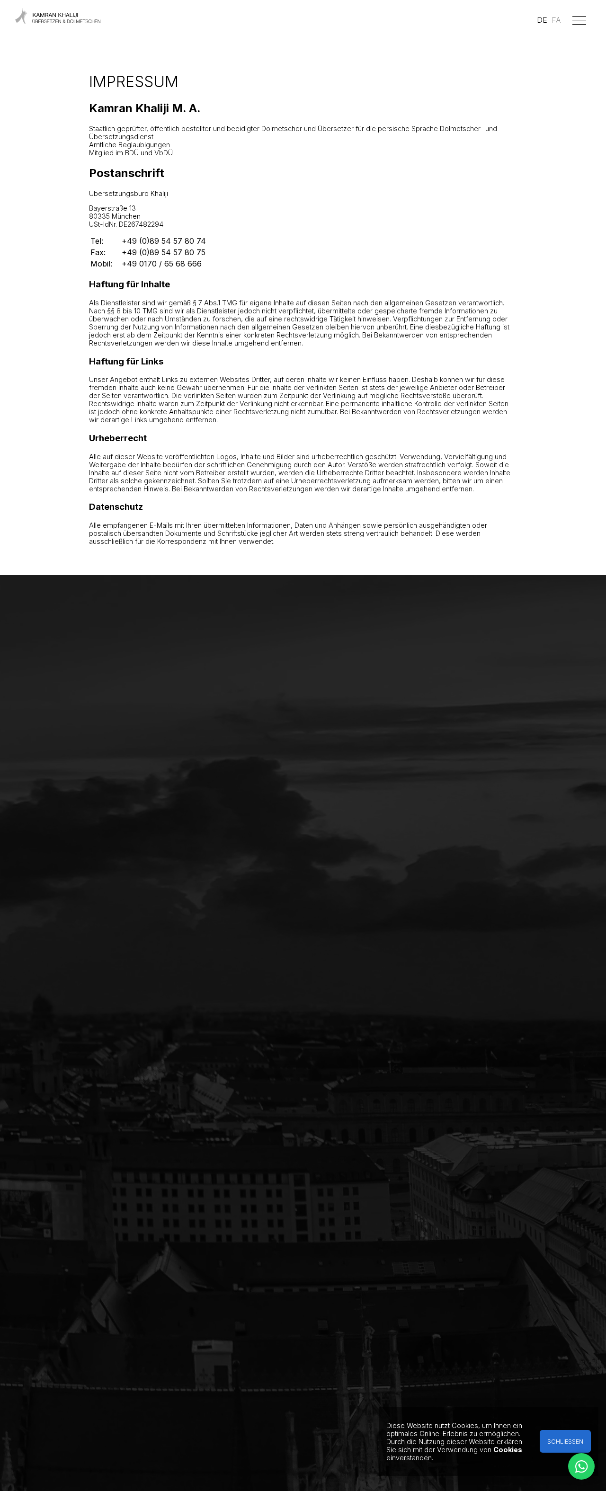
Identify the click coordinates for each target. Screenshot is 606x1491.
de (542, 20)
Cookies (507, 1450)
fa (556, 20)
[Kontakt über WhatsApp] (581, 1466)
